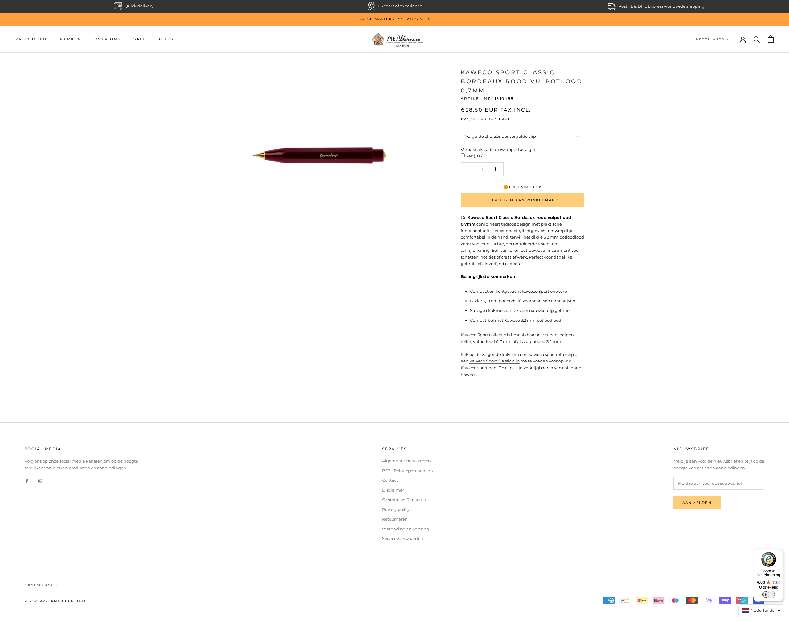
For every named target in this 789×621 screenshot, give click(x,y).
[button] (761, 610)
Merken (70, 39)
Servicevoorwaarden (402, 538)
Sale (139, 39)
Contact (390, 480)
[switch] (768, 594)
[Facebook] (27, 480)
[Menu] (779, 552)
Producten (31, 39)
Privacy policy (396, 509)
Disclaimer (393, 490)
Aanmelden (697, 502)
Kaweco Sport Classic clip (494, 360)
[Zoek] (757, 39)
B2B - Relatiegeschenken (407, 470)
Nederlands (710, 39)
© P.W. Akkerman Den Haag (56, 601)
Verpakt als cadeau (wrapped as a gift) (499, 149)
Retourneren (395, 519)
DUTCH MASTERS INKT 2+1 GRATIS (395, 19)
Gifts (166, 39)
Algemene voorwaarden (406, 460)
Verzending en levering (405, 528)
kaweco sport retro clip (551, 354)
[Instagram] (40, 480)
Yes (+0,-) (475, 155)
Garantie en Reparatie (404, 499)
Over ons (107, 39)
